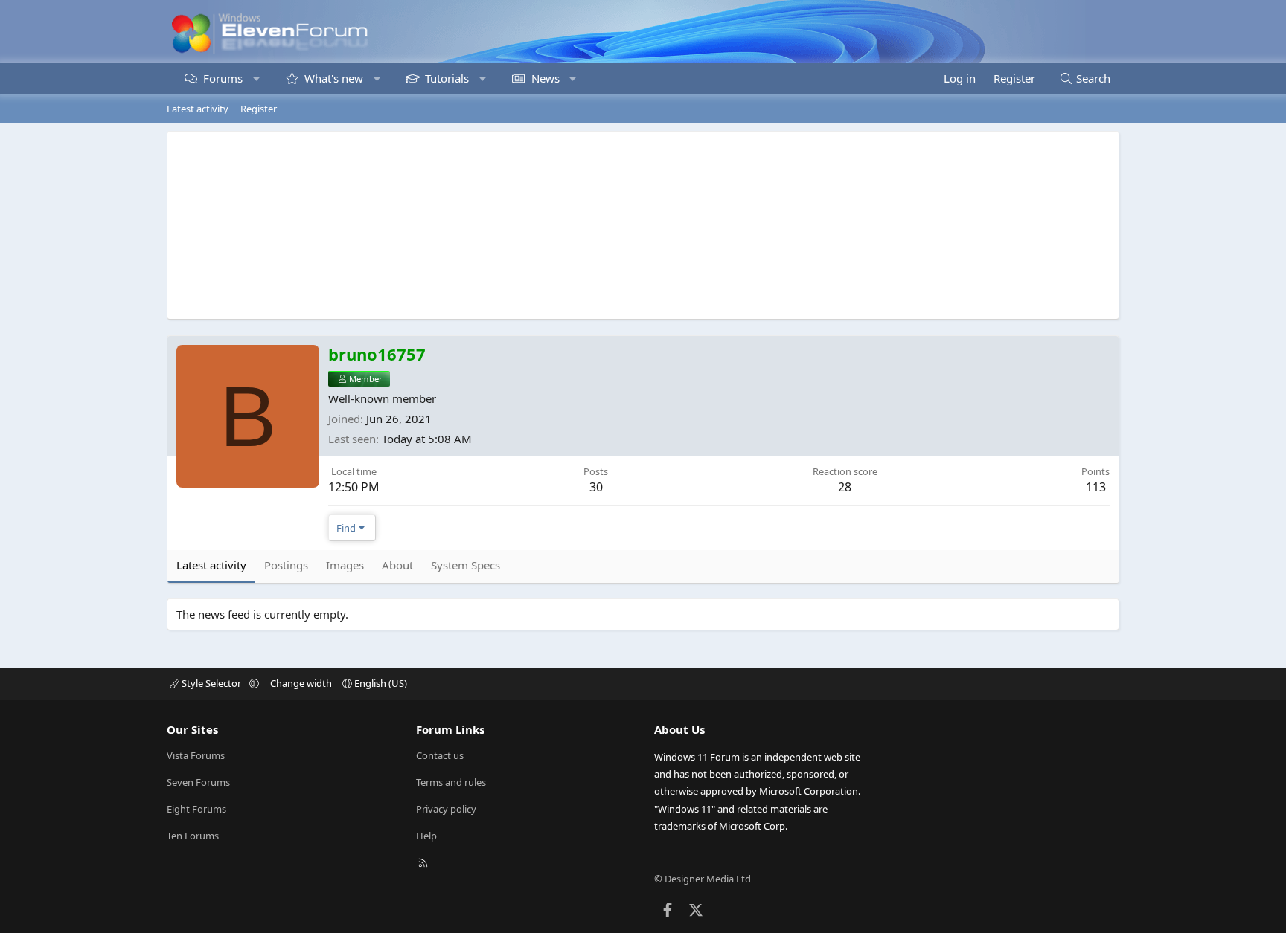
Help (426, 835)
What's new (333, 78)
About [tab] (397, 565)
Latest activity (197, 108)
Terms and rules (451, 782)
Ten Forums (193, 835)
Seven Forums (198, 782)
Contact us (440, 755)
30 (596, 487)
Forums (223, 78)
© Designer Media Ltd (702, 878)
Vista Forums (196, 755)
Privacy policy (446, 809)
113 (1096, 487)
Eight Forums (196, 809)
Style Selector (211, 683)
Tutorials (447, 78)
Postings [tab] (286, 565)
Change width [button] (301, 683)
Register (258, 108)
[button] (256, 78)
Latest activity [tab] (211, 565)
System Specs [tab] (465, 565)
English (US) (379, 683)
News (545, 78)
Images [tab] (345, 565)
